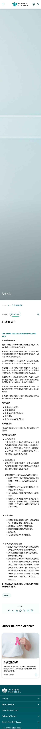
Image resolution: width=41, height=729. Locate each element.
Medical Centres (8, 704)
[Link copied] (9, 610)
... (10, 305)
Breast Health (15, 314)
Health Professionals (10, 710)
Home (4, 305)
